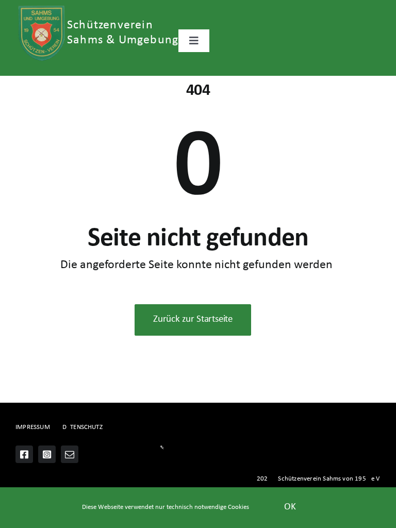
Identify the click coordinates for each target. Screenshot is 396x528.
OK (290, 507)
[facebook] (24, 454)
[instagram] (47, 454)
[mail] (69, 454)
